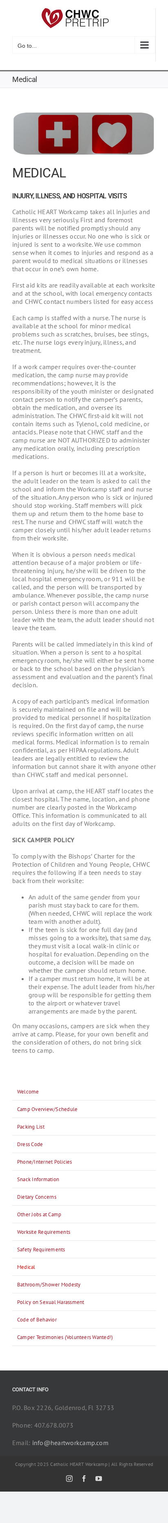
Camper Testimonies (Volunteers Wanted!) (65, 1337)
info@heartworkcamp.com (70, 1443)
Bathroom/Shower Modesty (49, 1284)
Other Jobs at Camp (39, 1214)
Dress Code (30, 1144)
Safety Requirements (41, 1249)
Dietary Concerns (36, 1196)
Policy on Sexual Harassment (50, 1302)
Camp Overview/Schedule (47, 1109)
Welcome (28, 1091)
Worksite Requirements (43, 1232)
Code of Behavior (37, 1319)
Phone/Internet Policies (44, 1161)
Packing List (30, 1126)
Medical (26, 1267)
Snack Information (38, 1179)
